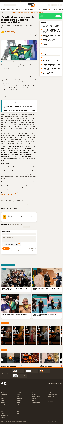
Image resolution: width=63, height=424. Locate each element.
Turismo (2, 413)
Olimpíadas (17, 200)
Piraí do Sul (19, 411)
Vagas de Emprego (36, 396)
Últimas (3, 9)
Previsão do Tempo (36, 390)
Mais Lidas (3, 392)
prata (23, 200)
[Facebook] (49, 5)
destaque (11, 200)
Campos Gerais (54, 1)
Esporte (50, 9)
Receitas (34, 398)
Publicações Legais (36, 402)
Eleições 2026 (31, 9)
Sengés (18, 404)
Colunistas (3, 411)
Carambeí (19, 392)
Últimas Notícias (4, 390)
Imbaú (18, 413)
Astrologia (34, 400)
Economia (44, 9)
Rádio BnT (60, 1)
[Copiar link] (36, 35)
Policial (38, 9)
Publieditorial (3, 417)
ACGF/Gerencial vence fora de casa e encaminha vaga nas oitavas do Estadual (18, 103)
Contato (49, 392)
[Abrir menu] (2, 5)
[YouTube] (56, 5)
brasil (6, 200)
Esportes (7, 12)
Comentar (26, 32)
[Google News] (61, 5)
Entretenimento (4, 415)
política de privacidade (17, 252)
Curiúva (18, 409)
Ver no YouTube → (58, 349)
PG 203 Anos (18, 9)
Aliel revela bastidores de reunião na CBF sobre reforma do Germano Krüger (18, 107)
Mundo (2, 409)
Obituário (34, 394)
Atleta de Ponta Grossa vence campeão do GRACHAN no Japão (19, 110)
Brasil (56, 9)
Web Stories (34, 404)
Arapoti (18, 402)
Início (2, 12)
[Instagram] (54, 5)
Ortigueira (19, 407)
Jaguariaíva (19, 400)
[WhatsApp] (58, 5)
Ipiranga (18, 406)
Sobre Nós (50, 390)
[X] (52, 5)
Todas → (60, 323)
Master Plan (50, 401)
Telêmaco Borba (20, 398)
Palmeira (18, 394)
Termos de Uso (51, 396)
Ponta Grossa (10, 9)
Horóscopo (34, 392)
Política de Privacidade (52, 394)
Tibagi (18, 396)
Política (25, 9)
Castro (18, 390)
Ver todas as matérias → (12, 219)
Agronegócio (3, 404)
